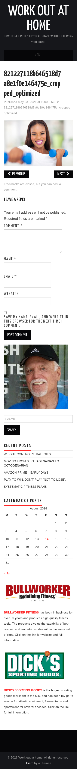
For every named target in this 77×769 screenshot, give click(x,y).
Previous (18, 174)
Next (61, 174)
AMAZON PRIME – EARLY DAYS (26, 472)
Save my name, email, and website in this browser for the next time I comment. (36, 321)
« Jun (7, 573)
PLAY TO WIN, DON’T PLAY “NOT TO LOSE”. (35, 479)
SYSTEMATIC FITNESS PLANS (25, 486)
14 (47, 539)
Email (10, 277)
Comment (13, 226)
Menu (38, 55)
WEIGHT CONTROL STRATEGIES (27, 454)
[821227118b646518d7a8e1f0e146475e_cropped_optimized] (38, 143)
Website (11, 294)
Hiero (29, 763)
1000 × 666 (48, 102)
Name (10, 259)
